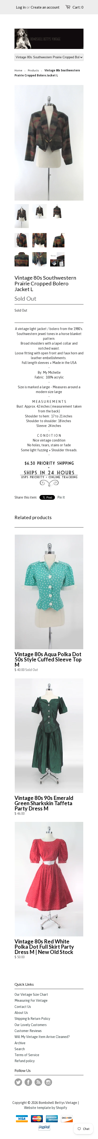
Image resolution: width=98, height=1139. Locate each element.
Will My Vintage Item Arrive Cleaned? (42, 1037)
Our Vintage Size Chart (31, 994)
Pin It (61, 497)
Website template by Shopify (45, 1108)
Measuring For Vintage (31, 1000)
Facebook (28, 1082)
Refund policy (25, 1061)
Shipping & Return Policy (32, 1019)
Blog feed (38, 1082)
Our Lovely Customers (31, 1025)
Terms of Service (27, 1055)
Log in (21, 7)
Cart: (78, 7)
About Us (21, 1013)
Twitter (18, 1082)
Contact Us (23, 1007)
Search (20, 1049)
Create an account (45, 7)
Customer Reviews (28, 1031)
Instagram (48, 1082)
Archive (20, 1043)
